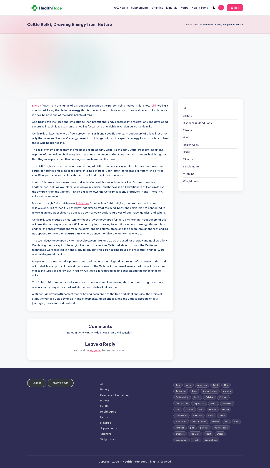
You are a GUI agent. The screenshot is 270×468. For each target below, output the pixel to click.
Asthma (227, 391)
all (184, 108)
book (197, 397)
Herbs (186, 152)
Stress (220, 434)
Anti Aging (181, 391)
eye (201, 409)
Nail (226, 421)
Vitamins (188, 174)
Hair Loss (197, 415)
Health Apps (191, 145)
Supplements (191, 166)
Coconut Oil (182, 403)
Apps (194, 391)
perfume (204, 427)
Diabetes (226, 403)
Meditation (181, 421)
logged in (95, 350)
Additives (202, 385)
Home (189, 24)
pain (192, 427)
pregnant (180, 434)
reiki (153, 105)
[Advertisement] (135, 57)
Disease (189, 409)
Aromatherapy (210, 391)
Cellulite (209, 397)
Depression (199, 403)
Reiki (197, 24)
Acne (188, 385)
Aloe (226, 385)
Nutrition (180, 427)
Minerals (188, 159)
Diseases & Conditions (197, 123)
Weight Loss (191, 181)
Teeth (196, 440)
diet (178, 409)
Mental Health (199, 421)
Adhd (215, 385)
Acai (178, 385)
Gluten (225, 409)
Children (223, 397)
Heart (211, 415)
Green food (181, 415)
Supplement (181, 440)
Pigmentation (221, 427)
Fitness (187, 130)
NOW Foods (60, 383)
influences (82, 203)
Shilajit (36, 383)
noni (236, 421)
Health (187, 137)
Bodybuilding (182, 397)
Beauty (187, 115)
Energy (36, 105)
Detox (213, 403)
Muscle (215, 421)
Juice (222, 415)
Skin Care (195, 434)
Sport (208, 434)
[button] (235, 7)
